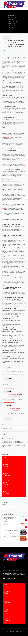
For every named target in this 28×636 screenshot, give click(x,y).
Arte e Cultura (7, 459)
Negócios (6, 484)
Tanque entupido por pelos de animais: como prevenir (13, 374)
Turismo (6, 495)
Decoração (6, 464)
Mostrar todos (22, 37)
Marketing (6, 480)
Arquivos (4, 504)
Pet (5, 489)
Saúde (5, 491)
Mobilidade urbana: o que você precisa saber (11, 386)
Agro (5, 457)
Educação (6, 468)
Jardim (5, 477)
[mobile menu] (26, 3)
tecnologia (8, 145)
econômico (4, 208)
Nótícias (6, 486)
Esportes (6, 473)
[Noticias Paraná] (14, 5)
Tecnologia (6, 493)
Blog (5, 462)
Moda (5, 482)
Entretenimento (7, 471)
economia (6, 466)
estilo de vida (7, 475)
